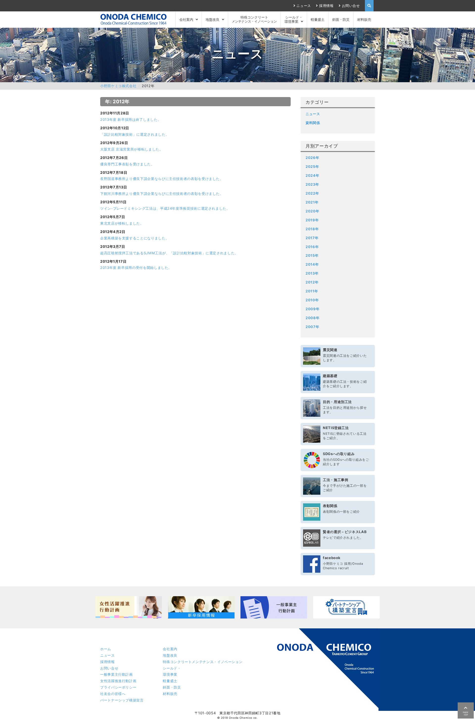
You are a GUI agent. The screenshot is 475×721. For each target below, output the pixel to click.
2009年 (312, 309)
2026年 (312, 157)
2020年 (312, 211)
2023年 (312, 184)
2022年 (312, 193)
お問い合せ (351, 5)
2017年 (312, 238)
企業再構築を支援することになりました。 (134, 238)
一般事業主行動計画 (116, 674)
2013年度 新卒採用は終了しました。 (130, 119)
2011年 (312, 291)
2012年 (312, 282)
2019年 (312, 220)
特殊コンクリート (254, 19)
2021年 (312, 202)
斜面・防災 (341, 19)
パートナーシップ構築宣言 (122, 700)
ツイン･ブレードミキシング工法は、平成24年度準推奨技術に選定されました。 (165, 208)
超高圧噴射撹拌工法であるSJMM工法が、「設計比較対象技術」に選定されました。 (169, 253)
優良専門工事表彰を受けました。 (127, 164)
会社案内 (186, 19)
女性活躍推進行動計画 (118, 681)
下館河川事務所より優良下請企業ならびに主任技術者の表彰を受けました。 (161, 193)
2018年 (312, 229)
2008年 (312, 318)
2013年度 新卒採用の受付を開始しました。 (136, 267)
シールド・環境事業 (294, 19)
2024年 (312, 175)
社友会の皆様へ (112, 694)
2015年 (312, 255)
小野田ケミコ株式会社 (118, 86)
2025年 (312, 166)
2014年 (312, 264)
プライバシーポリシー (118, 687)
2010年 (312, 300)
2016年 (312, 247)
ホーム (105, 649)
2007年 (312, 327)
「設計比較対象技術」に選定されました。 (134, 134)
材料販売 (364, 19)
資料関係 (313, 123)
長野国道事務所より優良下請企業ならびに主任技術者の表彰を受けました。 (161, 179)
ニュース (303, 5)
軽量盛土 (318, 19)
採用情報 (326, 5)
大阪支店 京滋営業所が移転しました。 (131, 149)
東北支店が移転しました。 (122, 223)
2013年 (312, 273)
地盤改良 (212, 19)
